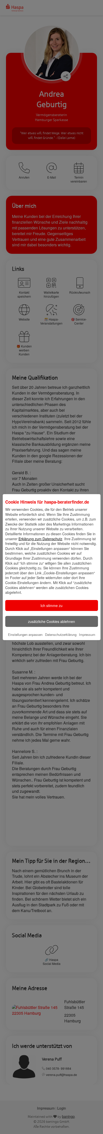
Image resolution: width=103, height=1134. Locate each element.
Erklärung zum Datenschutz (40, 538)
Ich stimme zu (51, 605)
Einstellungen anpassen (25, 634)
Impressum (87, 634)
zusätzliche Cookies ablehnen (51, 621)
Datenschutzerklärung (60, 634)
